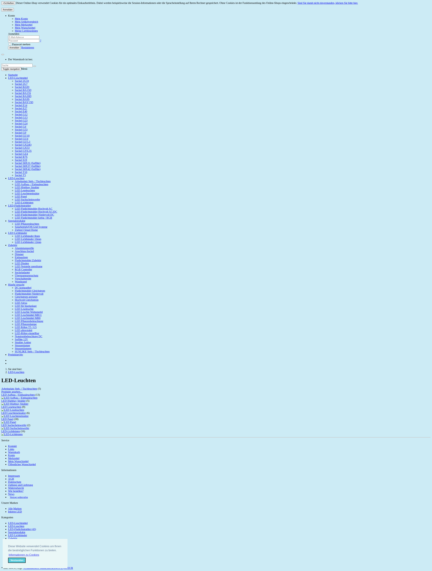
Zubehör (12, 245)
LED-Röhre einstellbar (27, 333)
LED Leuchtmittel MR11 (28, 315)
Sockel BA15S (23, 93)
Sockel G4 (20, 126)
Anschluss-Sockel (24, 251)
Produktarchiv (15, 354)
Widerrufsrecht (16, 488)
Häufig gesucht (16, 284)
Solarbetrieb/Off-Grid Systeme (31, 226)
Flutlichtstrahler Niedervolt (29, 293)
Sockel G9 (20, 132)
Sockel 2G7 (21, 84)
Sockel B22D (22, 87)
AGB (11, 478)
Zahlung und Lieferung (20, 485)
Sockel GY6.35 (23, 150)
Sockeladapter (22, 272)
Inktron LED (15, 511)
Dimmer (19, 254)
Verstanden (16, 560)
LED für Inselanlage (26, 305)
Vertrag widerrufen (19, 497)
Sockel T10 (21, 172)
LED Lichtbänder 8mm (27, 236)
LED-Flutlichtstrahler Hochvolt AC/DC (36, 211)
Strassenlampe (22, 345)
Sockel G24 (21, 123)
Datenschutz (14, 481)
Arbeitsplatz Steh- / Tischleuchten (33, 181)
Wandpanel (21, 281)
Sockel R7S (21, 157)
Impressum (14, 475)
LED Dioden (22, 263)
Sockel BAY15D (24, 102)
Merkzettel (13, 458)
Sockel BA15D (23, 90)
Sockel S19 (21, 160)
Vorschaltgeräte (23, 278)
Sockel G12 (21, 114)
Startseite (13, 74)
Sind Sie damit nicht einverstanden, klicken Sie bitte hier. (328, 3)
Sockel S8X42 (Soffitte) (27, 169)
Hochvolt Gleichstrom (26, 299)
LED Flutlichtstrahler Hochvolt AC (33, 208)
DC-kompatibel (23, 287)
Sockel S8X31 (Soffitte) (27, 163)
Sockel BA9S (22, 99)
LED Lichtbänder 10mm (28, 239)
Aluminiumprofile (24, 248)
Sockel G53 (21, 129)
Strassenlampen (23, 348)
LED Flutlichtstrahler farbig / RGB (33, 217)
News (11, 494)
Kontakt (12, 446)
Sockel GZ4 (21, 154)
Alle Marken (15, 508)
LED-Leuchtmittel (18, 78)
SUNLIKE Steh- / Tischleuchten (32, 351)
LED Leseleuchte (24, 309)
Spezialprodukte (16, 220)
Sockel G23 (21, 120)
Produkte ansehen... (11, 391)
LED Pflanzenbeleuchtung (29, 321)
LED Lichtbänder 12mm (28, 242)
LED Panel (21, 196)
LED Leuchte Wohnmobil (29, 312)
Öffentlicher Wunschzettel (22, 464)
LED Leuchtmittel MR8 (27, 318)
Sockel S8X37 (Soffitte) (27, 166)
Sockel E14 (21, 105)
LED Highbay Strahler (27, 187)
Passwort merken (20, 44)
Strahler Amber (23, 342)
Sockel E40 (21, 111)
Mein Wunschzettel (18, 461)
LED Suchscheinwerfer (27, 199)
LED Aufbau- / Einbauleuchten (31, 184)
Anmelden (7, 9)
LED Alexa (21, 302)
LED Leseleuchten (25, 190)
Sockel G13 (21, 117)
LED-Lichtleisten (24, 202)
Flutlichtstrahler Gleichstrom (30, 290)
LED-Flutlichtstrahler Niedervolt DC (34, 214)
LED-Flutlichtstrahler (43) (22, 529)
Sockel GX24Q (23, 144)
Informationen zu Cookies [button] (24, 554)
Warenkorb (14, 452)
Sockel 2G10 (22, 81)
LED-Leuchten (16, 178)
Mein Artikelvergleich (26, 21)
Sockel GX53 (22, 147)
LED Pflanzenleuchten (27, 223)
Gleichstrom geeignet (26, 296)
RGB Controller (23, 269)
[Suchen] (34, 66)
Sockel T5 (20, 175)
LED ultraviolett (23, 330)
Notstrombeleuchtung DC (28, 336)
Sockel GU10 (22, 135)
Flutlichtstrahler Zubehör (28, 260)
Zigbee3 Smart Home (26, 230)
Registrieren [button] (27, 47)
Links (11, 449)
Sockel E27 (21, 108)
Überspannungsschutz (26, 275)
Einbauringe (21, 257)
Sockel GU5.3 (22, 141)
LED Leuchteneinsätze (27, 193)
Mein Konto (21, 18)
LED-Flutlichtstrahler (19, 205)
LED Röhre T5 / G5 (26, 327)
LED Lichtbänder (17, 233)
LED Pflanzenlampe (26, 324)
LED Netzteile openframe (28, 266)
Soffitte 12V (21, 339)
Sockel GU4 (21, 138)
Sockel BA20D (23, 96)
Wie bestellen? (15, 491)
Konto (11, 455)
